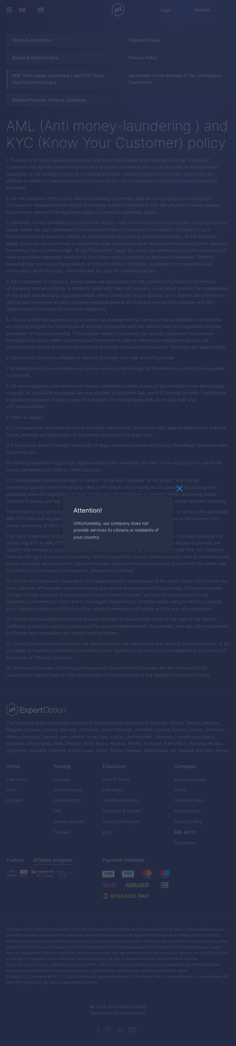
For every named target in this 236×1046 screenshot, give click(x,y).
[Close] (179, 490)
